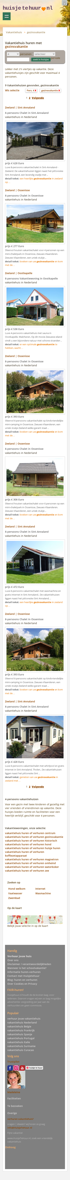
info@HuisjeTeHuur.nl (19, 1127)
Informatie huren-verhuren (24, 972)
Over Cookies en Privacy (22, 983)
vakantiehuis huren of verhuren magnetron (32, 859)
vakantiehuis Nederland (22, 1022)
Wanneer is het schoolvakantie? (26, 968)
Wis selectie (12, 90)
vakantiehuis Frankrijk (21, 1030)
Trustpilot (13, 1061)
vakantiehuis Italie (18, 1042)
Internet (40, 888)
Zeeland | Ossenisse (17, 190)
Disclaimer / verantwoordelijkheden (29, 964)
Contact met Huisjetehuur (23, 976)
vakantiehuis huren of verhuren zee (27, 870)
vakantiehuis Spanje (19, 1034)
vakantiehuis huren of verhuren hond (28, 844)
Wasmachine (43, 893)
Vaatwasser (15, 893)
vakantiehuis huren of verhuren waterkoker (32, 867)
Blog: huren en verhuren (22, 979)
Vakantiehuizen (7, 16)
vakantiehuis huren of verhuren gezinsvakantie (34, 837)
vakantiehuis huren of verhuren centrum (30, 833)
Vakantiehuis (14, 32)
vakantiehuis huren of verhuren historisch (31, 840)
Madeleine (13, 1092)
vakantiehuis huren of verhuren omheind (30, 863)
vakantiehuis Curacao (20, 1050)
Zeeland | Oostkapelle (18, 273)
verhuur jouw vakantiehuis (23, 1018)
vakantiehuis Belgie (19, 1026)
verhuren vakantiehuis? (20, 1118)
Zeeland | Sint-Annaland (20, 107)
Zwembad (14, 898)
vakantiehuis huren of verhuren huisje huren (32, 848)
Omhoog (10, 1147)
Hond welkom (16, 888)
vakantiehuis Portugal (20, 1038)
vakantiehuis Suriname (21, 1046)
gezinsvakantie (36, 32)
